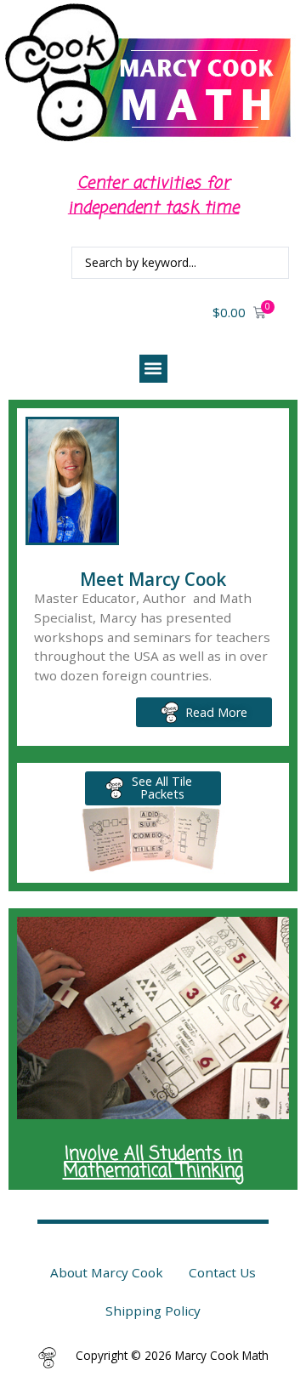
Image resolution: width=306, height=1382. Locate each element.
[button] (153, 369)
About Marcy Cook (106, 1272)
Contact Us (222, 1272)
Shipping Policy (153, 1310)
